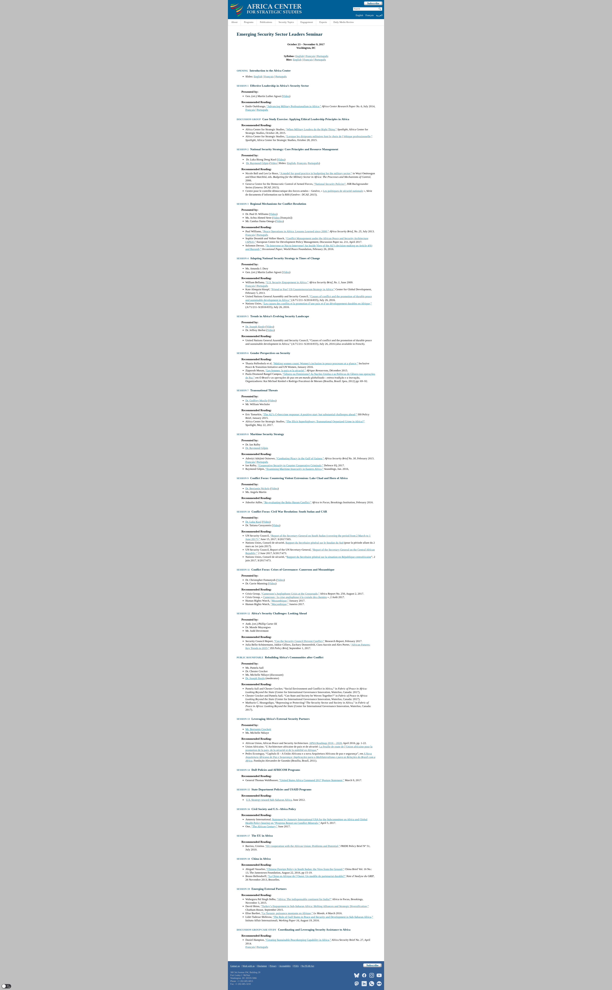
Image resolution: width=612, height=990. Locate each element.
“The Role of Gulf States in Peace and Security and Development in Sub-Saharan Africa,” (323, 916)
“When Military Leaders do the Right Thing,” (311, 129)
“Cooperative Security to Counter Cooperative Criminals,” (290, 465)
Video (286, 96)
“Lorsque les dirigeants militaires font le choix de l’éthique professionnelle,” (329, 136)
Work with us (248, 966)
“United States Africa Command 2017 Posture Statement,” (311, 780)
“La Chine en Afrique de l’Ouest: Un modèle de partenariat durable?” (307, 876)
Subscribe (373, 3)
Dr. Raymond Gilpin (257, 163)
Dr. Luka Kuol (253, 521)
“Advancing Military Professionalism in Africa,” (293, 106)
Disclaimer (262, 966)
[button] (6, 986)
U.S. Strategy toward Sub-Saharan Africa (269, 799)
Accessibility (285, 966)
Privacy (273, 966)
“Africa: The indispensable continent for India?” (304, 899)
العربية (379, 15)
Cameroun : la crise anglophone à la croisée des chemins (295, 597)
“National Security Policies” (330, 183)
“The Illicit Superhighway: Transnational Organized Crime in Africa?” (325, 421)
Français (369, 15)
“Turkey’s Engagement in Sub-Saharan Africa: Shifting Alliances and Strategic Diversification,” (315, 906)
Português (322, 56)
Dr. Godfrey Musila (256, 400)
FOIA (296, 966)
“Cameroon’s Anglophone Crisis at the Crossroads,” (290, 593)
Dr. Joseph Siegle (255, 326)
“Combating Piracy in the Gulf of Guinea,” (300, 458)
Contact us (235, 966)
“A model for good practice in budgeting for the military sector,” (315, 173)
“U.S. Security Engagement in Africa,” (287, 282)
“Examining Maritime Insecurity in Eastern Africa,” (294, 468)
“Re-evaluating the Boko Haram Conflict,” (287, 502)
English (359, 15)
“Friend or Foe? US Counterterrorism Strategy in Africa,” (303, 289)
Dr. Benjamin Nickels (257, 488)
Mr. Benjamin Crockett (258, 729)
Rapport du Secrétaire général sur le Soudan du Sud (314, 542)
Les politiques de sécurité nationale (343, 190)
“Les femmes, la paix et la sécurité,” (285, 370)
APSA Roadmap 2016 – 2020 (325, 743)
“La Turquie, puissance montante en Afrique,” (287, 913)
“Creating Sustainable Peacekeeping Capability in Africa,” (298, 939)
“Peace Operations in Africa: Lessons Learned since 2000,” (295, 231)
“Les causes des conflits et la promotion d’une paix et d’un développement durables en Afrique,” (317, 303)
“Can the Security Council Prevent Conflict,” (299, 641)
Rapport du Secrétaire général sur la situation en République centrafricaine (329, 556)
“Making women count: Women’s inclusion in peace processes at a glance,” (315, 363)
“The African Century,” (264, 826)
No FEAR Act (307, 966)
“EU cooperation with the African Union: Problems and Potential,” (302, 846)
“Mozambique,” (280, 600)
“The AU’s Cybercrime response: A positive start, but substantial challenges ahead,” (310, 414)
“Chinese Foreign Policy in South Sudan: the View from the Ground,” (305, 869)
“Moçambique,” (280, 604)
